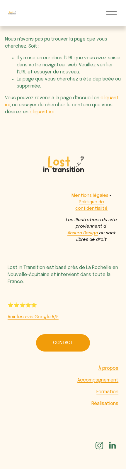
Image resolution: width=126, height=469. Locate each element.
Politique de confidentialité (91, 205)
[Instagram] (99, 445)
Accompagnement (97, 380)
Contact (63, 342)
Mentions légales (89, 195)
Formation (107, 391)
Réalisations (104, 403)
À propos (108, 368)
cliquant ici (42, 112)
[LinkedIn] (112, 445)
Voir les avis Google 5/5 (33, 317)
